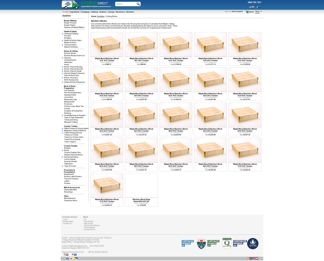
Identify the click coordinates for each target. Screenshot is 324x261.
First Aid (67, 36)
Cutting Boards (70, 60)
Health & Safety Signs (73, 40)
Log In (65, 219)
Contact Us (67, 223)
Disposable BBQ (70, 190)
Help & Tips (88, 223)
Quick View (103, 44)
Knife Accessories (71, 80)
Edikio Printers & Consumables (76, 128)
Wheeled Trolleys (71, 122)
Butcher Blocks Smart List (74, 56)
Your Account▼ (234, 11)
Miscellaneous (70, 198)
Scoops (67, 109)
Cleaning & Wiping (71, 34)
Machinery (120, 12)
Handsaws (68, 62)
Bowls (66, 150)
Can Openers (69, 90)
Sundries (102, 12)
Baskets (67, 148)
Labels (66, 181)
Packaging (85, 12)
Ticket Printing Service (73, 133)
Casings (111, 12)
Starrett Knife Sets (71, 75)
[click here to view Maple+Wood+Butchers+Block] (107, 56)
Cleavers (67, 58)
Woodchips (68, 192)
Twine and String (71, 120)
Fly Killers (67, 38)
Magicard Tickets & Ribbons (75, 131)
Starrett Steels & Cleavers (74, 73)
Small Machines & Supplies (75, 115)
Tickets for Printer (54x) (73, 137)
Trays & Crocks (70, 166)
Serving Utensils (70, 161)
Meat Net (129, 12)
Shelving (67, 113)
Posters (67, 183)
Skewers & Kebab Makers (74, 27)
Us (85, 219)
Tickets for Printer (71, 135)
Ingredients (74, 12)
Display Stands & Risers (73, 155)
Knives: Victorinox (71, 78)
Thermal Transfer (71, 179)
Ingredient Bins (70, 95)
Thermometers (70, 45)
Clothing (94, 12)
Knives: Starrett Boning (73, 67)
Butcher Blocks (70, 53)
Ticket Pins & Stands (72, 139)
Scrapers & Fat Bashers (73, 111)
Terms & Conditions (92, 225)
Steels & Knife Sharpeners (74, 82)
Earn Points (88, 221)
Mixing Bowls (69, 102)
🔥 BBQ (66, 12)
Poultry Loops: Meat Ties (74, 106)
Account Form (89, 229)
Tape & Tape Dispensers (73, 118)
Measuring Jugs (70, 99)
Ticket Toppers (70, 142)
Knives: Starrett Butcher (73, 69)
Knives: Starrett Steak (73, 71)
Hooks (66, 65)
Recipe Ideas (68, 221)
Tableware (68, 164)
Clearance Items (70, 201)
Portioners (68, 104)
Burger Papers (70, 25)
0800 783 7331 (83, 248)
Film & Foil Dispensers (72, 93)
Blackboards (69, 174)
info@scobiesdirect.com (77, 246)
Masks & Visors (70, 42)
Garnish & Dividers (71, 157)
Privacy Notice (89, 227)
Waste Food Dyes (71, 47)
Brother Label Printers (73, 176)
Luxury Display (70, 159)
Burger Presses (70, 23)
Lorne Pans (68, 97)
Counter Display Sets (72, 152)
